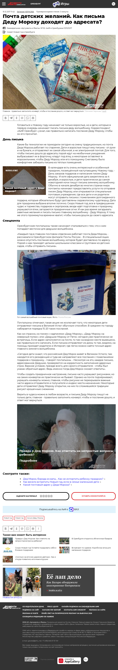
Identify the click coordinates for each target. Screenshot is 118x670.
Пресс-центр (52, 607)
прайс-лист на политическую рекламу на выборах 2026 (66, 613)
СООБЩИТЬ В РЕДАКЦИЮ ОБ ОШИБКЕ (38, 617)
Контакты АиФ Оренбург (75, 610)
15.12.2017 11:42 (9, 12)
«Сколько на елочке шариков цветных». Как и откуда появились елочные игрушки (35, 558)
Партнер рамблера (47, 659)
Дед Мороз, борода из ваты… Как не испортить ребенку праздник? (63, 479)
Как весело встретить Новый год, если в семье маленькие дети (61, 482)
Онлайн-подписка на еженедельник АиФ (80, 607)
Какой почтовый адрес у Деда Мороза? (46, 484)
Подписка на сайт (30, 610)
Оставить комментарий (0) (93, 496)
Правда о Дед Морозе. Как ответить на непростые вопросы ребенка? (66, 452)
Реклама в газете (30, 613)
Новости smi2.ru (12, 597)
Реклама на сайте (97, 610)
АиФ (104, 111)
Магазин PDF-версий (51, 610)
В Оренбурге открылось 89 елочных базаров (92, 539)
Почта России (64, 317)
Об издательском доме (33, 607)
